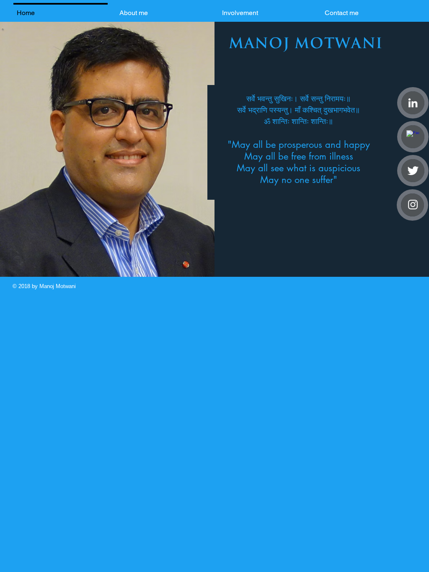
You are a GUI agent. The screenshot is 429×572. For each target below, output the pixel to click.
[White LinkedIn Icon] (412, 102)
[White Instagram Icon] (412, 204)
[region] (299, 142)
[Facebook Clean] (412, 136)
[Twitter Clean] (412, 170)
